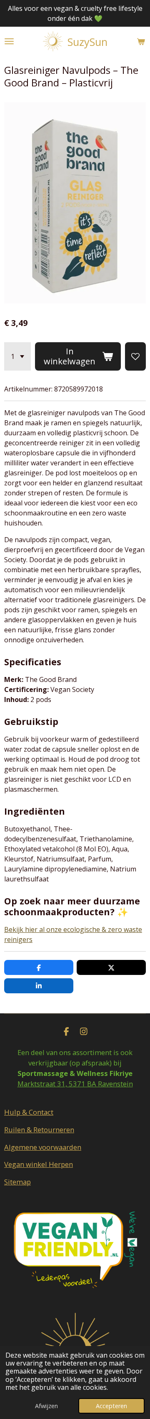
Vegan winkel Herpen (38, 1164)
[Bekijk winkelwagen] (141, 41)
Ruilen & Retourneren (39, 1129)
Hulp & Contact (28, 1112)
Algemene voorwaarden (42, 1147)
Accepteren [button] (111, 1406)
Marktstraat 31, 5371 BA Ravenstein (75, 1083)
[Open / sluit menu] (9, 41)
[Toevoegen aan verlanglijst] (135, 356)
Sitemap (17, 1182)
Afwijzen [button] (46, 1406)
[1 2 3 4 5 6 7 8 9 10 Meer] (17, 356)
